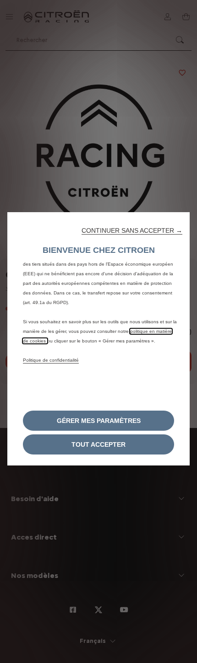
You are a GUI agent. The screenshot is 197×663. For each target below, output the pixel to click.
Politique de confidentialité (51, 360)
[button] (132, 230)
